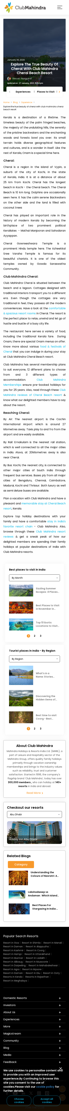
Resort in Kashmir (13, 950)
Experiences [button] (11, 1019)
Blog (15, 102)
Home (6, 102)
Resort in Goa (11, 942)
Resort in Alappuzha (37, 946)
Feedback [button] (10, 1062)
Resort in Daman (13, 946)
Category (20, 864)
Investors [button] (9, 1005)
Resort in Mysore (32, 969)
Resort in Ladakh (35, 958)
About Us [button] (9, 1012)
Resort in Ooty (51, 973)
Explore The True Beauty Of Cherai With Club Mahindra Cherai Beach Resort (34, 68)
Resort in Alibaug (13, 961)
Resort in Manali (53, 942)
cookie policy (45, 1087)
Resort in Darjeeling (14, 965)
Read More (33, 793)
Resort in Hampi (12, 954)
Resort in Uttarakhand (37, 954)
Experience (26, 102)
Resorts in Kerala (12, 976)
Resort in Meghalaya (15, 980)
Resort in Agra (11, 969)
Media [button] (7, 1055)
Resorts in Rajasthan (37, 976)
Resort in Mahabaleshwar (43, 965)
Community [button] (11, 1041)
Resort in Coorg (35, 950)
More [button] (6, 1026)
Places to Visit (46, 91)
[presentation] (10, 92)
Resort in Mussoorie (37, 961)
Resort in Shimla (31, 942)
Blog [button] (6, 1048)
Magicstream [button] (12, 1034)
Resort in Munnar (13, 958)
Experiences (23, 91)
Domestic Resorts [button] (15, 998)
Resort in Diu (33, 973)
